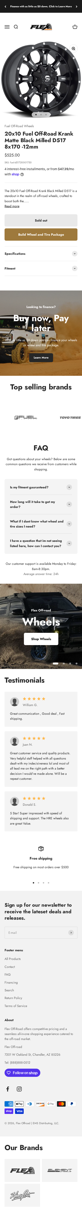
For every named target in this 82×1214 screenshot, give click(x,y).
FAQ (7, 974)
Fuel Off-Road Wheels (19, 126)
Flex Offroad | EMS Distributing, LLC (37, 1123)
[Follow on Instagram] (19, 1089)
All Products (13, 959)
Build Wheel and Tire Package (41, 234)
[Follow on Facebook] (8, 1089)
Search (9, 990)
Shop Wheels (41, 639)
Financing (11, 982)
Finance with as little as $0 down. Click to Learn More (41, 6)
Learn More (41, 358)
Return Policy (13, 998)
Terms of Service (16, 1006)
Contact (10, 966)
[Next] (76, 6)
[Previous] (5, 6)
